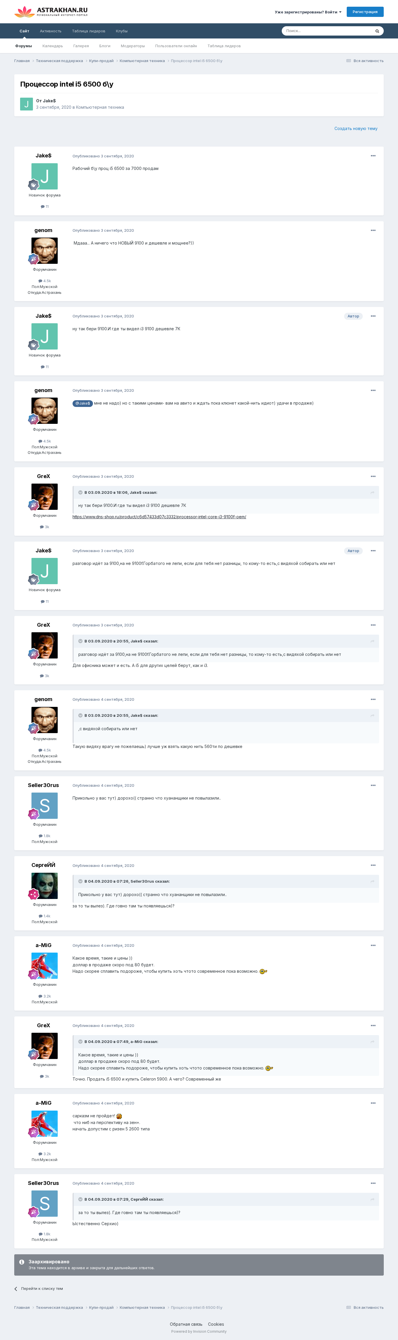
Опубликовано (103, 156)
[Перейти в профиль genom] (44, 251)
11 (47, 206)
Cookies (216, 1324)
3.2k (46, 996)
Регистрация (365, 11)
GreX (43, 476)
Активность (50, 31)
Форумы (23, 45)
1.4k (46, 916)
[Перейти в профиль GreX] (44, 497)
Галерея (81, 45)
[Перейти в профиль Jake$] (26, 104)
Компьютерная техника (100, 107)
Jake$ (49, 100)
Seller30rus (43, 785)
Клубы (122, 31)
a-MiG (44, 945)
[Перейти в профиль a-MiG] (44, 966)
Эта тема (355, 31)
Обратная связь (186, 1324)
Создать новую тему (356, 128)
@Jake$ (82, 403)
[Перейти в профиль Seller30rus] (44, 806)
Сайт (24, 31)
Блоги (104, 45)
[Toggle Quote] (81, 492)
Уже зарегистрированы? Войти (307, 12)
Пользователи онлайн (176, 45)
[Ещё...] (373, 155)
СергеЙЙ (43, 865)
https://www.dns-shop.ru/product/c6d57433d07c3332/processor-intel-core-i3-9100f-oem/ (159, 516)
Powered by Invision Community (199, 1331)
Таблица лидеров (224, 45)
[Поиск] (377, 31)
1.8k (46, 835)
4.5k (46, 280)
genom (43, 230)
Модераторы (133, 45)
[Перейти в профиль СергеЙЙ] (44, 886)
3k (46, 526)
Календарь (53, 45)
